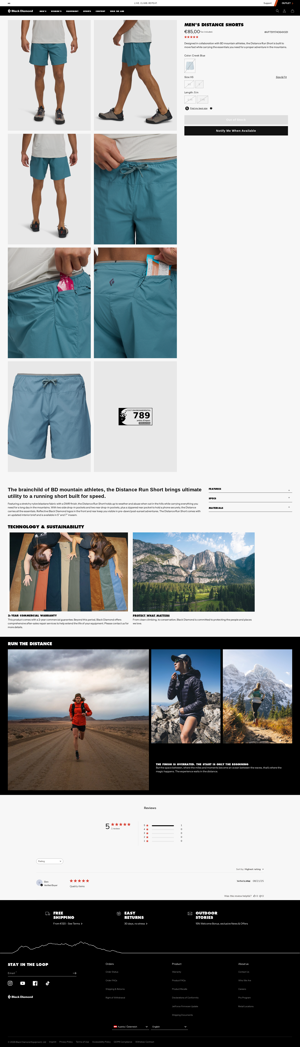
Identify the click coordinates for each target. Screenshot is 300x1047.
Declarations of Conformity (185, 997)
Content (100, 11)
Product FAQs (179, 980)
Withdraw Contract (144, 1041)
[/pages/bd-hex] (9, 3)
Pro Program (244, 997)
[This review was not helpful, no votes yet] (260, 896)
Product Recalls (179, 989)
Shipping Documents (182, 1015)
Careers (242, 989)
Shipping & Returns (115, 989)
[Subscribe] (75, 973)
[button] (43, 11)
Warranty (176, 971)
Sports (87, 11)
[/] (20, 11)
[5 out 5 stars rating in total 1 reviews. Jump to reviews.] (192, 37)
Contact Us (243, 971)
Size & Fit (281, 77)
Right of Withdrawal (115, 997)
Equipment (72, 11)
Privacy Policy (66, 1041)
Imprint (52, 1041)
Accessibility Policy (101, 1041)
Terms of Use (82, 1041)
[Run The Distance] (78, 719)
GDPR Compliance (123, 1041)
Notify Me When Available (236, 130)
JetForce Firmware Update (185, 1006)
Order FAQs (111, 980)
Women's (56, 11)
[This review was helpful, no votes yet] (254, 896)
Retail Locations (246, 1006)
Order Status (112, 971)
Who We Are (117, 11)
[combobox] (49, 861)
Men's (43, 11)
